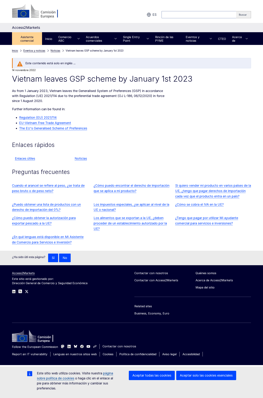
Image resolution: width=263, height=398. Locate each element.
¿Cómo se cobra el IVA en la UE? (199, 204)
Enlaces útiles (25, 158)
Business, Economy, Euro (151, 313)
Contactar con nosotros (119, 346)
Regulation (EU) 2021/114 (38, 117)
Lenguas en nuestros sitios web (75, 354)
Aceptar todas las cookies (151, 375)
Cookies (108, 354)
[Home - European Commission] (38, 337)
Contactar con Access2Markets (156, 280)
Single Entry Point (131, 38)
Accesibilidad (191, 354)
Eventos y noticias (192, 38)
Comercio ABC (64, 38)
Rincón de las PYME (164, 38)
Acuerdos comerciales (94, 38)
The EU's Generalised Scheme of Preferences (53, 128)
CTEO (222, 39)
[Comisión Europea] (41, 11)
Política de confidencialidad (137, 354)
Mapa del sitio (205, 287)
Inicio (48, 39)
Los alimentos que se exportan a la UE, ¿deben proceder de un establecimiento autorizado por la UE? (130, 223)
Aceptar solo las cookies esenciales (206, 375)
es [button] (154, 14)
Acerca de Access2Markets (214, 280)
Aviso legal (169, 354)
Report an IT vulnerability (29, 354)
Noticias (81, 158)
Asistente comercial (27, 38)
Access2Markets (23, 273)
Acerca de (237, 38)
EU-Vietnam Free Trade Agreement (45, 123)
